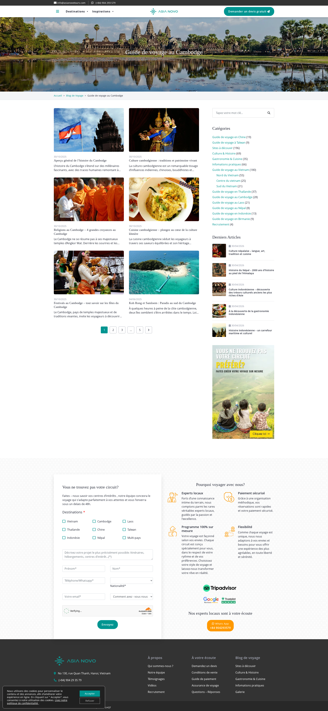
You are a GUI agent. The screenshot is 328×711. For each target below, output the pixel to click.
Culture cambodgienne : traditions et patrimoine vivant (163, 160)
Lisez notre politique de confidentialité (37, 702)
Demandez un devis (204, 666)
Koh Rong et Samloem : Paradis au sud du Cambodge (162, 303)
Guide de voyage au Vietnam (230, 170)
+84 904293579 (220, 626)
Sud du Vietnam (226, 186)
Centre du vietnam (228, 181)
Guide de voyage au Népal (229, 208)
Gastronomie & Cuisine (227, 159)
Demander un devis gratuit (247, 11)
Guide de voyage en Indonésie (231, 213)
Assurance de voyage (205, 685)
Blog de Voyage (74, 95)
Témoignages (156, 679)
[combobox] (118, 586)
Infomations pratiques (226, 164)
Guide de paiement (204, 679)
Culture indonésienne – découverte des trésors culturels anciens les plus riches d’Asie (250, 292)
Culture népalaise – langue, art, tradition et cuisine (247, 252)
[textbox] (118, 586)
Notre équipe (156, 672)
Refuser (89, 700)
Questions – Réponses (206, 692)
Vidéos (152, 685)
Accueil (58, 95)
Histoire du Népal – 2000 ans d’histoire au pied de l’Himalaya (251, 272)
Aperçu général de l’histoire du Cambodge (80, 160)
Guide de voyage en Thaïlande (231, 192)
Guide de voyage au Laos (228, 202)
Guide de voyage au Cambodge (232, 197)
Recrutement (220, 224)
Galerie (240, 692)
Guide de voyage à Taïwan (228, 142)
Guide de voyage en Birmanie (231, 219)
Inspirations (101, 11)
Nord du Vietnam (227, 175)
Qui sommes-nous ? (160, 666)
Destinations (75, 11)
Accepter (90, 693)
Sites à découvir (222, 148)
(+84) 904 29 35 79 (70, 680)
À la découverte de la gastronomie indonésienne (249, 312)
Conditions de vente (204, 672)
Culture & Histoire (224, 153)
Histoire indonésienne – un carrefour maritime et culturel (250, 332)
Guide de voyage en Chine (229, 137)
